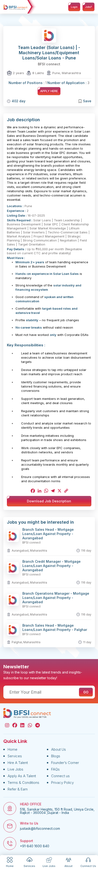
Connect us (60, 776)
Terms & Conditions (23, 782)
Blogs (55, 756)
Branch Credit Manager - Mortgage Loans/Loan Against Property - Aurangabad (51, 565)
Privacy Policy (62, 782)
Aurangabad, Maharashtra (29, 550)
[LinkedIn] (39, 491)
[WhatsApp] (46, 491)
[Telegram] (52, 491)
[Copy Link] (66, 491)
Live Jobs (15, 769)
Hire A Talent (18, 762)
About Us (58, 749)
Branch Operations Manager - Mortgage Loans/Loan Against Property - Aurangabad (55, 597)
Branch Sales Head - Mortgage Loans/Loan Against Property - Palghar (54, 627)
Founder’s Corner (65, 762)
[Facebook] (32, 491)
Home (12, 749)
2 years (18, 73)
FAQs (55, 769)
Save (87, 101)
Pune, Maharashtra (66, 73)
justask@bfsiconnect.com (40, 828)
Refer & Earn (18, 789)
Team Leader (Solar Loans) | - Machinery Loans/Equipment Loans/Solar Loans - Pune (49, 52)
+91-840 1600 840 (34, 846)
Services (15, 756)
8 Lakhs (38, 73)
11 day (87, 642)
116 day (86, 550)
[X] (59, 491)
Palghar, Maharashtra (26, 642)
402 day (18, 101)
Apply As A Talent (22, 776)
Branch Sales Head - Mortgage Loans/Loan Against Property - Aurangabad (48, 533)
